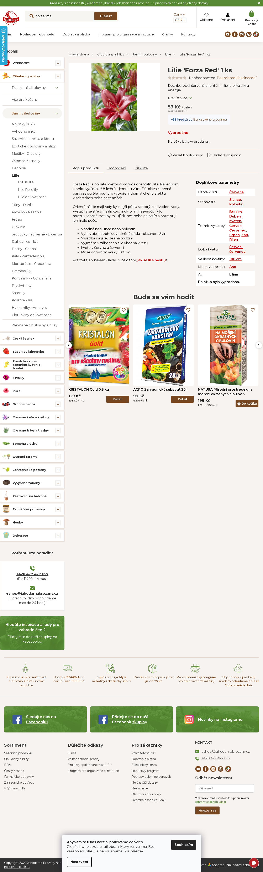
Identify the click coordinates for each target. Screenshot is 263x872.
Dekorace (20, 535)
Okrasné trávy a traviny (31, 430)
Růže (17, 391)
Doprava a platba (144, 759)
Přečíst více (177, 98)
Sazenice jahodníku (28, 352)
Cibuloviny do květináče (32, 315)
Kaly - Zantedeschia (28, 256)
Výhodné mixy (24, 131)
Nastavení (79, 862)
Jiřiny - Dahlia (22, 205)
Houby (18, 522)
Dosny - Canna (24, 249)
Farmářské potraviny (29, 509)
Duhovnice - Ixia (25, 242)
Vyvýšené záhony (26, 483)
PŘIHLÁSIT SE (207, 810)
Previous (68, 345)
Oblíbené (206, 20)
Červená (236, 192)
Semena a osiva (25, 443)
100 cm (235, 259)
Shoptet (218, 865)
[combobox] (72, 16)
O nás (72, 753)
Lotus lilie (26, 182)
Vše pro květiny (25, 100)
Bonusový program (145, 771)
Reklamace (140, 788)
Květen (235, 221)
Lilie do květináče (32, 197)
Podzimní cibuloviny (29, 88)
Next (259, 345)
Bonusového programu (210, 119)
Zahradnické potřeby (29, 470)
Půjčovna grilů (14, 788)
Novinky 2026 (23, 124)
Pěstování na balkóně (30, 496)
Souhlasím (183, 845)
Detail (117, 399)
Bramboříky (21, 271)
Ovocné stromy (25, 457)
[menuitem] (37, 34)
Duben (235, 216)
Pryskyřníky (22, 286)
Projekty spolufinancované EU (90, 765)
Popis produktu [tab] (86, 168)
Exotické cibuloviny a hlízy (34, 146)
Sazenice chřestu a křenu (33, 139)
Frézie (17, 219)
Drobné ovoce (24, 404)
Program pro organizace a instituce (93, 771)
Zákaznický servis (144, 765)
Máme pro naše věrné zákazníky (196, 679)
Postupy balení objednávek (151, 777)
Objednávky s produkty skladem (239, 681)
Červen (235, 226)
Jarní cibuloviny (26, 113)
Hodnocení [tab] (116, 168)
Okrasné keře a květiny (31, 417)
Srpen (234, 235)
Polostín (236, 204)
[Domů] (81, 54)
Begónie (19, 168)
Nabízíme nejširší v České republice (26, 681)
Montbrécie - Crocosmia (31, 264)
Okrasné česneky (26, 161)
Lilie (15, 175)
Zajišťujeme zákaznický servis (111, 679)
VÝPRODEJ (21, 63)
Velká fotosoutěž (144, 753)
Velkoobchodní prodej (83, 759)
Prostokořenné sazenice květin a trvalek (26, 364)
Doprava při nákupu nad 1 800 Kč (68, 679)
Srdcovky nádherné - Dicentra (37, 234)
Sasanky (18, 293)
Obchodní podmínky (146, 794)
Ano (232, 267)
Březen (235, 212)
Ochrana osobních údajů (149, 800)
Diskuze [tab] (141, 168)
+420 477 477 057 (32, 574)
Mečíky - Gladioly (26, 154)
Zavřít (175, 151)
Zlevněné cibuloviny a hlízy (34, 325)
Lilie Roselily (28, 190)
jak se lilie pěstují (151, 260)
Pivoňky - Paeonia (26, 212)
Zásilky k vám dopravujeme (154, 679)
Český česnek (23, 338)
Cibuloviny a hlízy (26, 76)
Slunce (235, 200)
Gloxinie (18, 227)
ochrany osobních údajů (210, 802)
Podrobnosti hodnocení (237, 78)
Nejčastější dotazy (145, 782)
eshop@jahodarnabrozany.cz (32, 593)
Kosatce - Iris (22, 300)
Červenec (237, 230)
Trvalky (18, 378)
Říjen (233, 240)
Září (244, 235)
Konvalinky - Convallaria (31, 278)
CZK (179, 20)
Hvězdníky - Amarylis (29, 308)
